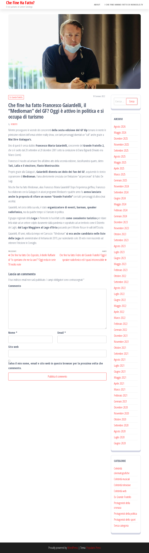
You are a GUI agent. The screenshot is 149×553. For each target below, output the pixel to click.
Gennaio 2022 (120, 330)
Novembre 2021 (121, 342)
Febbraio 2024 (120, 210)
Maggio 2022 (120, 306)
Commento (14, 286)
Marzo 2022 (119, 318)
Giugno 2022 (120, 300)
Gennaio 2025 (120, 180)
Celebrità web (120, 491)
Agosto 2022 (120, 288)
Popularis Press (93, 548)
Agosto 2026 (120, 127)
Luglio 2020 (119, 437)
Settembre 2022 (121, 282)
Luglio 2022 (119, 294)
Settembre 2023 (121, 240)
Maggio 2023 (120, 264)
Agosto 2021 (120, 360)
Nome (12, 333)
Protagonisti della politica (125, 514)
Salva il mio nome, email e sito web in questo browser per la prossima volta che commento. (55, 365)
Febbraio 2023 (120, 270)
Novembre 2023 (121, 228)
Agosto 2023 (120, 246)
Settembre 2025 (121, 150)
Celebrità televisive (122, 485)
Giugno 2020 (120, 443)
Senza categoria (121, 525)
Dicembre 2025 (121, 138)
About (97, 4)
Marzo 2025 (119, 174)
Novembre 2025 (121, 144)
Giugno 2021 (120, 371)
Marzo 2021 (119, 389)
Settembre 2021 (121, 354)
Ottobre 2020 (120, 419)
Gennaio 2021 (120, 401)
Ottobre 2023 (120, 234)
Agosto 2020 (120, 431)
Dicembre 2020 (121, 407)
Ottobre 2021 (120, 348)
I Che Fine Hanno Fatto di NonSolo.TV (124, 4)
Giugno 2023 (120, 258)
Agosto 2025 (120, 156)
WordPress (72, 548)
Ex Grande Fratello (16, 97)
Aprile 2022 (119, 312)
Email (61, 333)
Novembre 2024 (121, 186)
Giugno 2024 (120, 198)
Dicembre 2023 (121, 222)
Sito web (13, 347)
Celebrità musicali (122, 479)
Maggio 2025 (120, 162)
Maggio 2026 (120, 132)
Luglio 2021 (119, 366)
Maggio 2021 (120, 377)
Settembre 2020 (121, 425)
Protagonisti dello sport (124, 520)
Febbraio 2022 (120, 324)
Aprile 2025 (119, 168)
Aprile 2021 (119, 383)
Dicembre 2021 (121, 336)
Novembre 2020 (121, 413)
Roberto (14, 124)
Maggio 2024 (120, 204)
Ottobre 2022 (120, 276)
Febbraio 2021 (120, 395)
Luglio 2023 (119, 252)
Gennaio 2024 (120, 216)
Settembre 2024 (121, 192)
